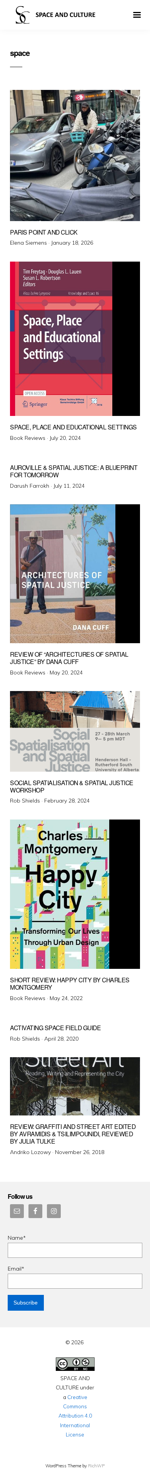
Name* (17, 1237)
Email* (16, 1268)
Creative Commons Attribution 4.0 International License (75, 1416)
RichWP (96, 1465)
